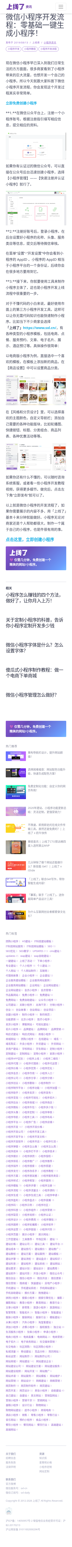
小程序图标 (13, 1107)
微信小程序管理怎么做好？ (32, 695)
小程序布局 (47, 1117)
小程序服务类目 (50, 1175)
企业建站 (46, 975)
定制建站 (12, 1053)
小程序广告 (30, 1122)
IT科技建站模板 (43, 941)
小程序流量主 (31, 1190)
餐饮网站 (29, 1424)
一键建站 (12, 961)
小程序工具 (30, 1117)
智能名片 (26, 1312)
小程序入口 (47, 1073)
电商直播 (29, 1337)
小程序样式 (13, 1180)
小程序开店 (34, 1141)
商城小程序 (46, 1034)
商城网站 (12, 1039)
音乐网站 (12, 1419)
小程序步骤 (30, 1185)
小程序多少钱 (47, 1107)
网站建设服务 (53, 1366)
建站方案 (27, 1253)
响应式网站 (29, 1034)
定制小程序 (57, 1048)
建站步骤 (12, 1258)
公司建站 (12, 1004)
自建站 (24, 1395)
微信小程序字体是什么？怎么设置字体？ (34, 648)
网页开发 (12, 1390)
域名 (58, 1039)
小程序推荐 (47, 1161)
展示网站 (44, 1234)
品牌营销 (57, 1029)
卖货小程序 (13, 1024)
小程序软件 (48, 1224)
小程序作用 (30, 1073)
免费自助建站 (28, 1000)
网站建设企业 (44, 1361)
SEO (51, 946)
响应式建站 (13, 1034)
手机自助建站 (14, 1292)
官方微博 (11, 1483)
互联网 (44, 970)
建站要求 (12, 1268)
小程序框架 (29, 1180)
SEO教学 (25, 951)
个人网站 (12, 970)
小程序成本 (14, 1151)
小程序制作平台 (15, 1087)
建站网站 (56, 1263)
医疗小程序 (44, 1019)
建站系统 (41, 1263)
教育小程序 (27, 1302)
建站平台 (56, 1244)
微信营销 (12, 1283)
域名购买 (12, 1043)
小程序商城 (30, 1102)
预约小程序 (27, 1419)
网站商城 (12, 1361)
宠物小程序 (40, 1053)
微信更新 (57, 1278)
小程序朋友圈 (30, 1175)
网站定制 (44, 1471)
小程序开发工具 (36, 1131)
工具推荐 (28, 1239)
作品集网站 (13, 995)
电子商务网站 (29, 1341)
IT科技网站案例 (15, 946)
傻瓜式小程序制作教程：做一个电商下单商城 (34, 673)
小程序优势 (30, 1068)
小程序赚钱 (49, 1219)
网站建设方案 (34, 1366)
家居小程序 (57, 1053)
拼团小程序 (13, 1297)
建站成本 (12, 1249)
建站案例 (41, 1253)
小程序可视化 (31, 1097)
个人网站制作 (29, 970)
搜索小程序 (29, 1297)
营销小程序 (13, 1400)
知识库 (43, 1458)
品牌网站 (43, 1029)
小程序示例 (27, 1205)
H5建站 (27, 941)
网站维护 (56, 1376)
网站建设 (27, 1361)
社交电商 (12, 1346)
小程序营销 (47, 1210)
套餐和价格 (45, 1462)
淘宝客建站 (45, 1322)
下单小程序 (44, 961)
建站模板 (55, 1253)
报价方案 (30, 1292)
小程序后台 (13, 1102)
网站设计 (27, 1380)
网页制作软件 (29, 1385)
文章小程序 (13, 1307)
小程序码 (12, 1205)
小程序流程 (14, 1190)
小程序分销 (47, 1078)
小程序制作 (46, 1083)
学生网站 (42, 1048)
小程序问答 (47, 1229)
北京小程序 (28, 1019)
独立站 (59, 1327)
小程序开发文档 (36, 1136)
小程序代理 (14, 1063)
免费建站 (46, 995)
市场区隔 (42, 1239)
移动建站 (27, 1351)
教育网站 (42, 1302)
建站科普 (12, 1263)
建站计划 (25, 1268)
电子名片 (12, 1341)
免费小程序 (30, 995)
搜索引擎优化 (46, 1297)
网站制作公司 (43, 1356)
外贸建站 (42, 1043)
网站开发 (31, 1371)
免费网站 (12, 1000)
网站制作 (26, 1356)
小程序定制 (30, 1112)
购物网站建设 (14, 1410)
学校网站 (28, 1048)
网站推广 (46, 1371)
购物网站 (42, 1405)
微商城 (24, 1283)
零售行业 (53, 1415)
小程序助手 (13, 1092)
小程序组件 (30, 1210)
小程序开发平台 (15, 1136)
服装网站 (28, 1317)
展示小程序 (29, 1234)
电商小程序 (14, 1337)
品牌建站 (29, 1029)
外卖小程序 (27, 1043)
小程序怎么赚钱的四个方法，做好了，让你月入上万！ (34, 598)
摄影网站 (12, 1302)
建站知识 (56, 1258)
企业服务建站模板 (17, 980)
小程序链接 (30, 1229)
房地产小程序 (53, 1283)
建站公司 (26, 1244)
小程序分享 (30, 1078)
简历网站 (54, 1351)
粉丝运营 (12, 1356)
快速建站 (37, 1283)
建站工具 (41, 1244)
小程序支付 (13, 1171)
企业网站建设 (14, 990)
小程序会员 (13, 1073)
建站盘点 (42, 1258)
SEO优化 (11, 951)
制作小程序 (30, 1014)
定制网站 (25, 1053)
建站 (54, 1239)
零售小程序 (38, 1415)
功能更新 (12, 1019)
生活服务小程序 (15, 1332)
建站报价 (41, 1249)
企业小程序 (30, 975)
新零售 (26, 1307)
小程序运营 (14, 1229)
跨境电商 (47, 1410)
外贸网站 (57, 1043)
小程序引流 (50, 1141)
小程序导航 (13, 1117)
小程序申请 (52, 1195)
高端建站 (57, 1424)
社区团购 (25, 1346)
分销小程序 (57, 1004)
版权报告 (46, 1327)
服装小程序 (13, 1317)
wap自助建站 (42, 956)
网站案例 (27, 1376)
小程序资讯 (50, 42)
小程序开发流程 (49, 49)
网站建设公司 (15, 1366)
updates (12, 956)
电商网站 (43, 1337)
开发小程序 (40, 1273)
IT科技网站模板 (36, 946)
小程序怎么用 (49, 1146)
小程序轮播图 (30, 1224)
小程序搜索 (29, 1166)
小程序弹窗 (13, 1146)
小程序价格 (14, 1068)
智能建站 (57, 1312)
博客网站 (28, 1024)
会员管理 (47, 990)
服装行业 (42, 1317)
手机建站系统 (29, 1288)
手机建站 (12, 1288)
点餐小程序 (30, 1327)
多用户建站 (13, 1048)
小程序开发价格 (34, 1127)
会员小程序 (32, 990)
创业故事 (22, 1009)
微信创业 (12, 1278)
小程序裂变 (13, 1214)
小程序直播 (46, 1200)
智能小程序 (42, 1312)
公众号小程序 (47, 1000)
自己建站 (12, 1395)
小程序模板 (14, 1185)
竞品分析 (41, 1351)
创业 (10, 1009)
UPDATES (40, 951)
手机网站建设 (48, 1288)
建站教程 (12, 1253)
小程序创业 (13, 1083)
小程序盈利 (13, 1200)
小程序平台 (14, 1122)
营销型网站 (52, 1395)
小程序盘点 (29, 1200)
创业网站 (36, 1009)
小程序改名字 (30, 1171)
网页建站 (46, 1385)
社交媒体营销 (48, 1341)
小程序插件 (13, 1166)
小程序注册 (47, 1185)
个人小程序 (27, 965)
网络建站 (42, 1380)
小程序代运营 (50, 1063)
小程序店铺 (47, 1122)
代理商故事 (13, 975)
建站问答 (25, 1273)
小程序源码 (50, 1190)
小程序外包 (29, 1107)
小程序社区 (43, 1205)
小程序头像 (13, 1112)
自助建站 (57, 1390)
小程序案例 (46, 1180)
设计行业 (28, 1405)
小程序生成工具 (33, 1195)
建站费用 (53, 1268)
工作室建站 (13, 1239)
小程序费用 (31, 1219)
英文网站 (37, 1395)
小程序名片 (49, 1097)
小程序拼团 (29, 1156)
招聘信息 (11, 1458)
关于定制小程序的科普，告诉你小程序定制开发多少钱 (34, 623)
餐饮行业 (43, 1424)
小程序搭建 (45, 1166)
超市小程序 (32, 1410)
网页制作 (12, 1385)
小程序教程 (30, 49)
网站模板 (42, 1376)
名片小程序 (14, 1029)
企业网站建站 (51, 985)
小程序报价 (13, 1156)
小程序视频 (29, 1214)
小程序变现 (14, 1097)
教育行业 (56, 1302)
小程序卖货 (29, 1092)
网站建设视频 (14, 1371)
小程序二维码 (51, 1058)
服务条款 (11, 1462)
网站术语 (12, 1376)
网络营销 (56, 1380)
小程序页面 (13, 1234)
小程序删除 (29, 1083)
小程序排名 (13, 1161)
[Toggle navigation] (60, 7)
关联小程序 (27, 1004)
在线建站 (45, 1039)
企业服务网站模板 (17, 985)
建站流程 (27, 1258)
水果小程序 (13, 1322)
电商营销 (58, 1337)
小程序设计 (14, 1219)
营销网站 (43, 1400)
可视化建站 (43, 1024)
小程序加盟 (52, 1087)
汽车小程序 (29, 1322)
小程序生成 (14, 1195)
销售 (25, 1415)
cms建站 (55, 951)
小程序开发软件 (15, 1141)
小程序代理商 (31, 1063)
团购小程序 (13, 941)
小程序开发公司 (15, 1131)
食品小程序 (43, 1419)
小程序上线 (34, 1058)
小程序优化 (47, 1068)
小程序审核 (47, 1112)
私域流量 (12, 1351)
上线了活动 (27, 961)
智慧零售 (12, 1312)
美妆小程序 (42, 1390)
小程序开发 (13, 49)
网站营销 (12, 1380)
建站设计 (39, 1268)
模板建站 (56, 1317)
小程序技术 (49, 1151)
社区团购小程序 (43, 1346)
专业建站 (12, 965)
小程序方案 (13, 1175)
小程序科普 (14, 1210)
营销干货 (28, 1400)
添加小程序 (13, 1327)
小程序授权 (45, 1156)
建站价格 (12, 1244)
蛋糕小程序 (13, 1405)
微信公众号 (57, 1273)
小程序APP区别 (15, 1058)
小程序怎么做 (30, 1146)
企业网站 (35, 985)
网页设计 (26, 1390)
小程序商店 (47, 1102)
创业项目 (49, 1009)
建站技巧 (27, 1249)
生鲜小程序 (34, 1332)
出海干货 (42, 1004)
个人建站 (43, 965)
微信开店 (43, 1278)
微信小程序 (27, 1278)
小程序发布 (45, 1092)
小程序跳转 (13, 1224)
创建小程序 (13, 1014)
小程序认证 (45, 1214)
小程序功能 (35, 1087)
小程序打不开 (31, 1151)
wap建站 (26, 956)
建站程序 (27, 1263)
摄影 (60, 1297)
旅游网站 (56, 1307)
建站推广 (54, 1249)
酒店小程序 (13, 1415)
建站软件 (12, 1273)
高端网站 (12, 1429)
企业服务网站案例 (40, 980)
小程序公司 (14, 1078)
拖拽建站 (44, 1292)
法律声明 (11, 1467)
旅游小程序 (40, 1307)
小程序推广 (30, 1161)
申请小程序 (50, 1332)
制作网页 (46, 1014)
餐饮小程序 (14, 1424)
